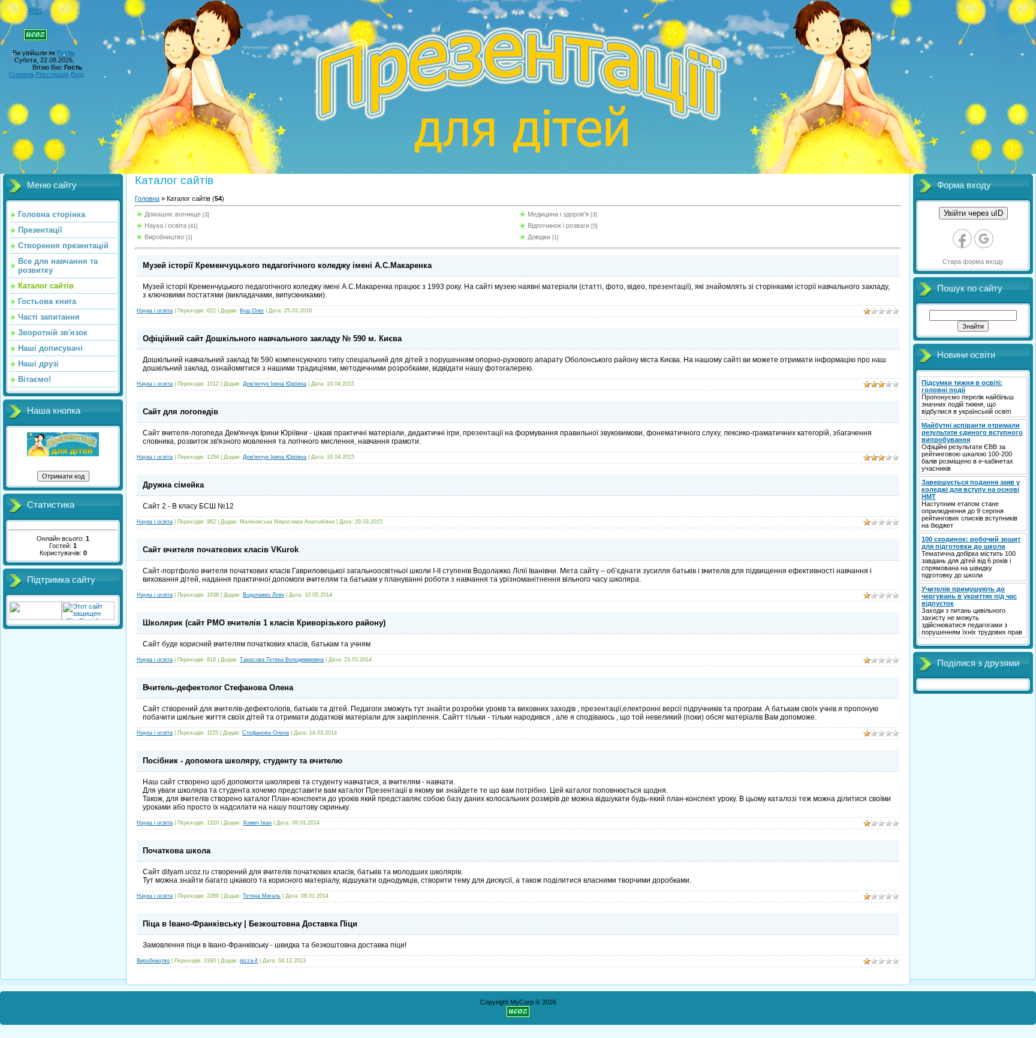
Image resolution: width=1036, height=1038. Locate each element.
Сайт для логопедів (180, 411)
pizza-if (249, 961)
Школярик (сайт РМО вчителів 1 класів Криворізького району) (264, 622)
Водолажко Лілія (263, 595)
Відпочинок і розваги (558, 225)
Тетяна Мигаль (262, 896)
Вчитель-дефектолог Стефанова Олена (218, 687)
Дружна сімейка (173, 484)
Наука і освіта (165, 225)
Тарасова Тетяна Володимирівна (282, 660)
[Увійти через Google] (983, 238)
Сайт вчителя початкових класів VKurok (221, 549)
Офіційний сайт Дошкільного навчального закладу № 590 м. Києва (272, 338)
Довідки (539, 236)
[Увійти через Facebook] (962, 238)
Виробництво (164, 236)
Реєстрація (52, 74)
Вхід (77, 74)
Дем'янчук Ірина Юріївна (274, 384)
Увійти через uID (973, 213)
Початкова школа (176, 850)
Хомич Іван (257, 823)
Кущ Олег (252, 311)
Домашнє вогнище (172, 214)
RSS (35, 10)
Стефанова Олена (265, 733)
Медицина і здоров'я (558, 214)
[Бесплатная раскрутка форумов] (35, 617)
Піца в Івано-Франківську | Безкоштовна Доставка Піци (250, 923)
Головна (21, 74)
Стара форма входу (973, 261)
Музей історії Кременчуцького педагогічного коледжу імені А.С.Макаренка (287, 265)
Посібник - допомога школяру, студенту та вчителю (242, 760)
